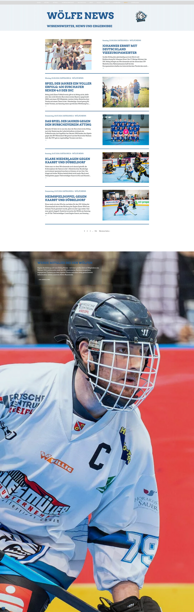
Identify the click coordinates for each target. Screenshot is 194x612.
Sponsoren (117, 2)
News (125, 2)
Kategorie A (123, 40)
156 (96, 231)
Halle (99, 2)
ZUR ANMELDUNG (44, 279)
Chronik (107, 2)
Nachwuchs (82, 2)
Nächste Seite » (104, 231)
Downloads (135, 2)
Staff (91, 2)
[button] (3, 608)
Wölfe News (135, 40)
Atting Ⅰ (46, 2)
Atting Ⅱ (55, 2)
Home (39, 2)
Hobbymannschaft (68, 2)
